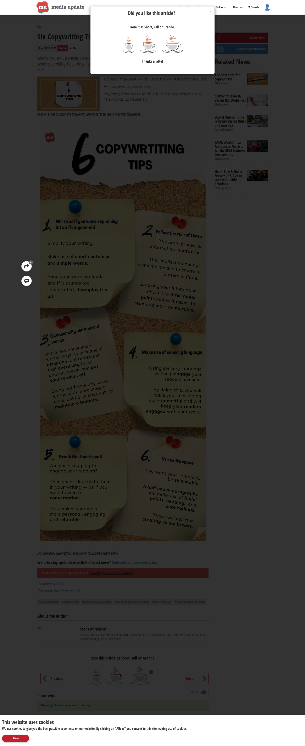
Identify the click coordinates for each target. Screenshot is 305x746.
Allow (15, 738)
